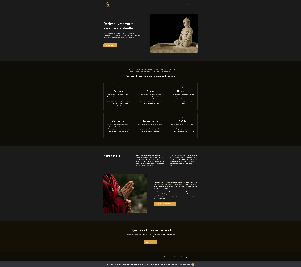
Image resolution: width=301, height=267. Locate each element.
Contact (194, 257)
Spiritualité (184, 5)
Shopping (174, 5)
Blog (175, 257)
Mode (167, 5)
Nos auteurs (168, 257)
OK (193, 264)
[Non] (299, 264)
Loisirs (160, 5)
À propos (159, 257)
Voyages (193, 5)
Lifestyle (152, 5)
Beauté (144, 5)
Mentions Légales (184, 257)
